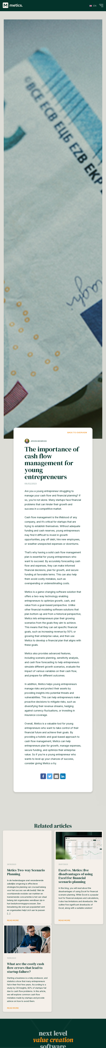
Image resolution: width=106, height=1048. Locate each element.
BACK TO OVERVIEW (77, 432)
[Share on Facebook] (43, 776)
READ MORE (13, 920)
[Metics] (13, 5)
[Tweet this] (49, 776)
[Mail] (56, 776)
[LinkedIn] (63, 776)
